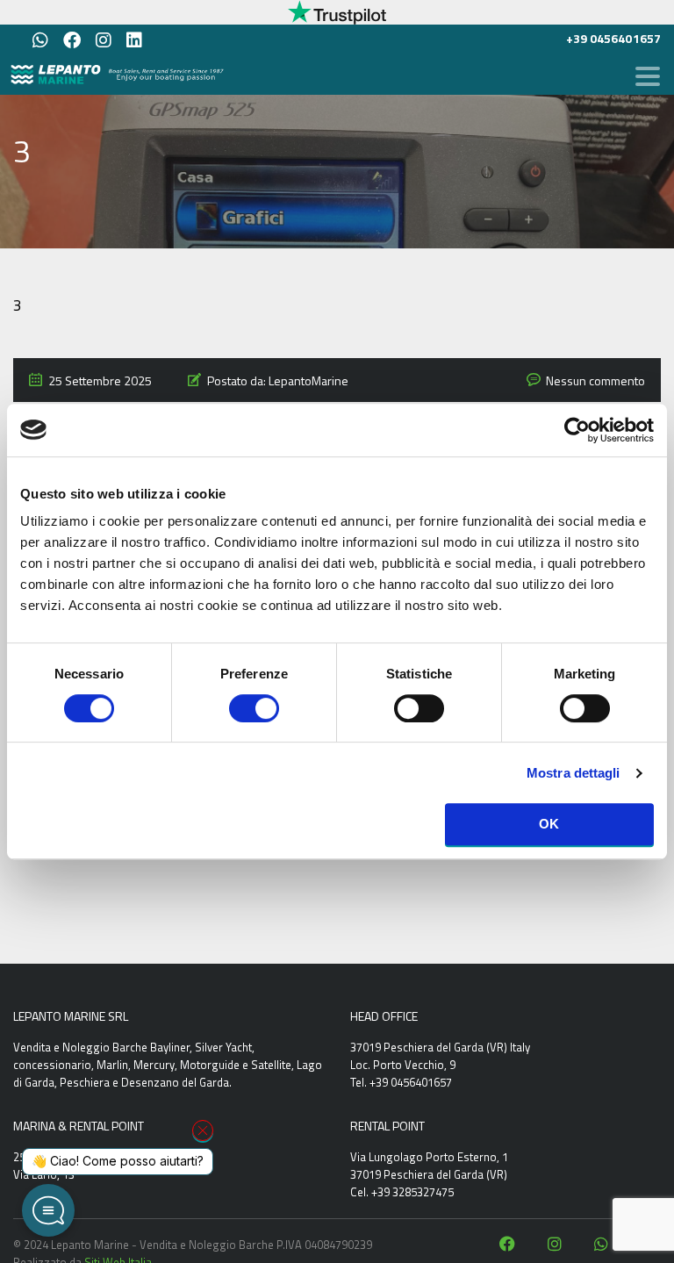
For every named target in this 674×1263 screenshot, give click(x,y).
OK (549, 823)
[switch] (254, 707)
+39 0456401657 (613, 38)
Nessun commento (595, 380)
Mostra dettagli (573, 772)
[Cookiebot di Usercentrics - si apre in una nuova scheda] (577, 430)
